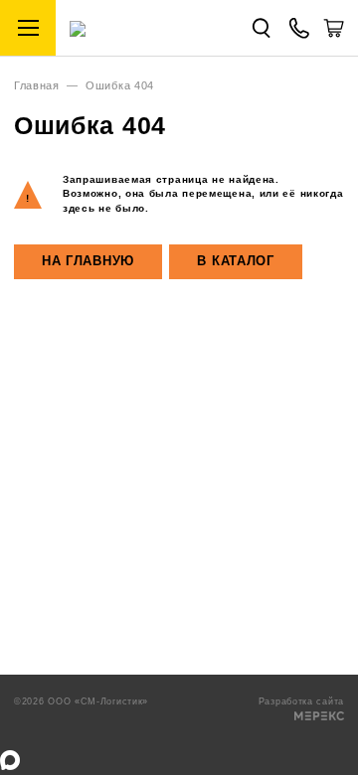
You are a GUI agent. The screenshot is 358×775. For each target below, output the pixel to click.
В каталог (235, 261)
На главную (88, 261)
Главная (37, 85)
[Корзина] (333, 35)
